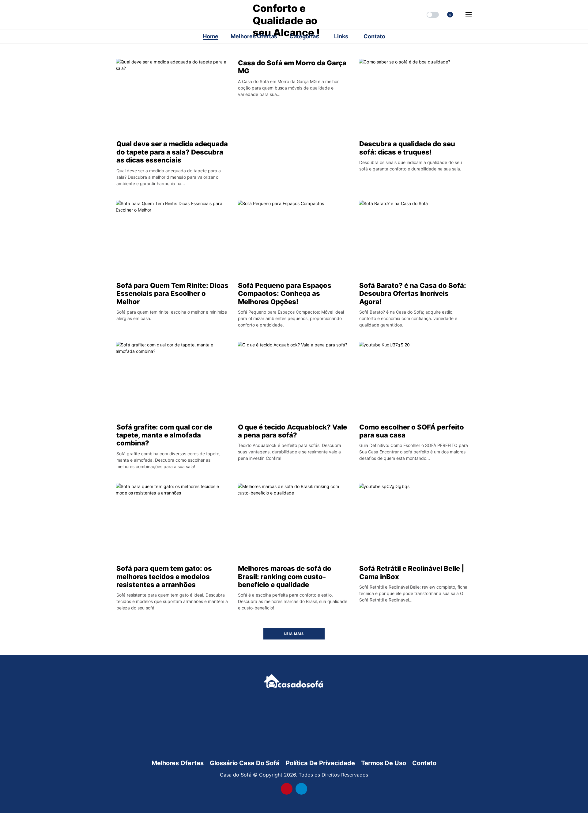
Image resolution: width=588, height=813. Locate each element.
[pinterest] (286, 789)
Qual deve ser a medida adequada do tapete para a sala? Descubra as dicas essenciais (172, 152)
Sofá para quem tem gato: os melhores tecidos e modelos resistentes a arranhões (164, 576)
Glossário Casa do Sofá (245, 763)
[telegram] (301, 789)
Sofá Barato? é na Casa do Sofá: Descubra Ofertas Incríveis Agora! (412, 293)
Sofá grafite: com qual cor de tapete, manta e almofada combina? (164, 435)
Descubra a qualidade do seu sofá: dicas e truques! (407, 148)
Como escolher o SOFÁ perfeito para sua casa (411, 431)
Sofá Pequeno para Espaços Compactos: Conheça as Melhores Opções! (284, 293)
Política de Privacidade (320, 763)
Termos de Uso (383, 763)
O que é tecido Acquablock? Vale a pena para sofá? (292, 431)
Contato (424, 763)
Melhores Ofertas (178, 763)
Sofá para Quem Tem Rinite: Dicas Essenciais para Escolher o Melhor (172, 293)
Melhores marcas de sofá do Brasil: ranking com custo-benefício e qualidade (284, 576)
